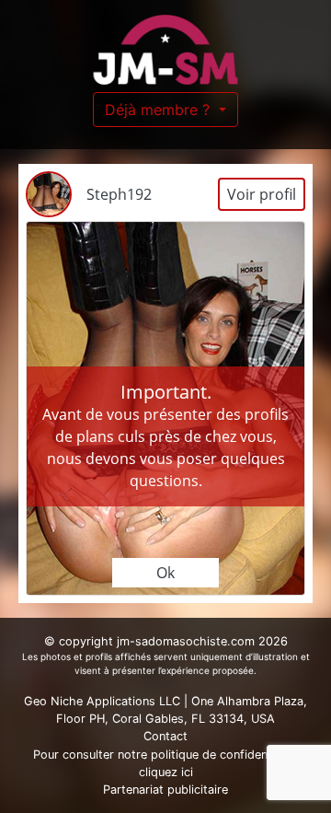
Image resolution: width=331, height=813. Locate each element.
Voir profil (261, 194)
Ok (165, 573)
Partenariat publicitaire (165, 789)
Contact (165, 736)
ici (187, 772)
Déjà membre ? (159, 109)
